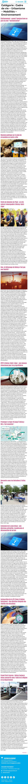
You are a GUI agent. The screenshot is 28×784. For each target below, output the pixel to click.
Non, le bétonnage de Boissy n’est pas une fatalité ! (13, 268)
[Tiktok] (14, 777)
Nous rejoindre (20, 1)
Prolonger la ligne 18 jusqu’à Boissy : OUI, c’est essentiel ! (13, 423)
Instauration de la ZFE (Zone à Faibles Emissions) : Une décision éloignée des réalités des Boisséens (13, 601)
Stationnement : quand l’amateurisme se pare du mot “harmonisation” (14, 19)
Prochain (24, 752)
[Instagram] (11, 777)
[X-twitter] (5, 777)
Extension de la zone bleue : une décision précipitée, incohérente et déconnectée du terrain (12, 528)
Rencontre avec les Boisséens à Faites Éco (13, 481)
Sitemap (10, 780)
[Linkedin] (8, 777)
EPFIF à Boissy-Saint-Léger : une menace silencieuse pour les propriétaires (14, 364)
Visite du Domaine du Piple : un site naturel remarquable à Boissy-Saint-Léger (12, 204)
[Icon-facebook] (2, 777)
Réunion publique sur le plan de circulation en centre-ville (11, 136)
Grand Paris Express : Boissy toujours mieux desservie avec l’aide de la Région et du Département (14, 677)
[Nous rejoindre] (16, 2)
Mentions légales (4, 780)
